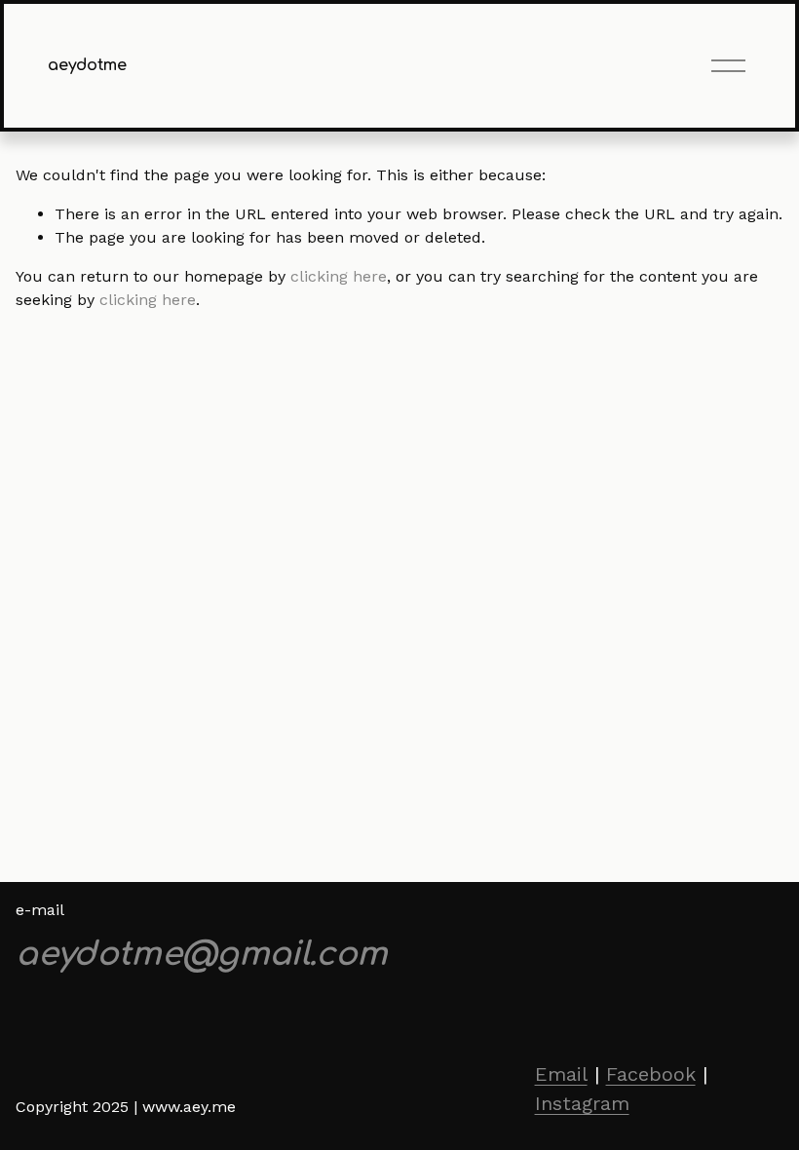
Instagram (582, 1103)
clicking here (338, 276)
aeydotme (87, 65)
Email (561, 1074)
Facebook (651, 1074)
